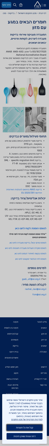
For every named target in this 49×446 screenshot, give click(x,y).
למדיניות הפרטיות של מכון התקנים (26, 419)
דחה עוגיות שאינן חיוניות (25, 436)
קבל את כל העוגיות (24, 427)
